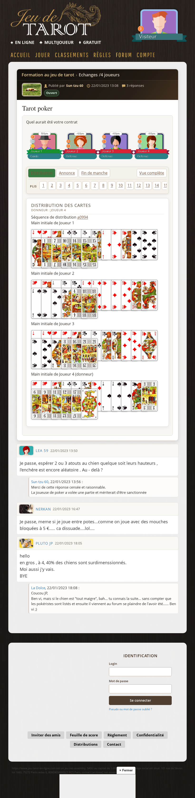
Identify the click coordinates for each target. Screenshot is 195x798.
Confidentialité (150, 735)
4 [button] (69, 185)
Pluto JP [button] (44, 543)
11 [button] (129, 185)
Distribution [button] (42, 173)
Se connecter (140, 700)
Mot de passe (118, 681)
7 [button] (95, 185)
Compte (146, 54)
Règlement (117, 735)
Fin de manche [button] (94, 173)
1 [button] (43, 185)
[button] (31, 89)
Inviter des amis (45, 735)
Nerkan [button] (43, 509)
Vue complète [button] (151, 173)
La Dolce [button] (38, 587)
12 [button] (138, 185)
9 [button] (112, 185)
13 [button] (148, 185)
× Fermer (126, 770)
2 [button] (52, 185)
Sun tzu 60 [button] (74, 85)
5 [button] (78, 185)
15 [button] (166, 185)
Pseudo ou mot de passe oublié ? (130, 709)
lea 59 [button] (42, 450)
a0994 (82, 217)
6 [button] (86, 185)
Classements (72, 54)
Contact (114, 744)
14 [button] (157, 185)
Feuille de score (84, 735)
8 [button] (103, 185)
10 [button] (120, 185)
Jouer (42, 54)
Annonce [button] (67, 173)
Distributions (86, 744)
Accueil (21, 54)
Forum (124, 54)
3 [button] (60, 185)
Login (113, 663)
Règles (102, 54)
